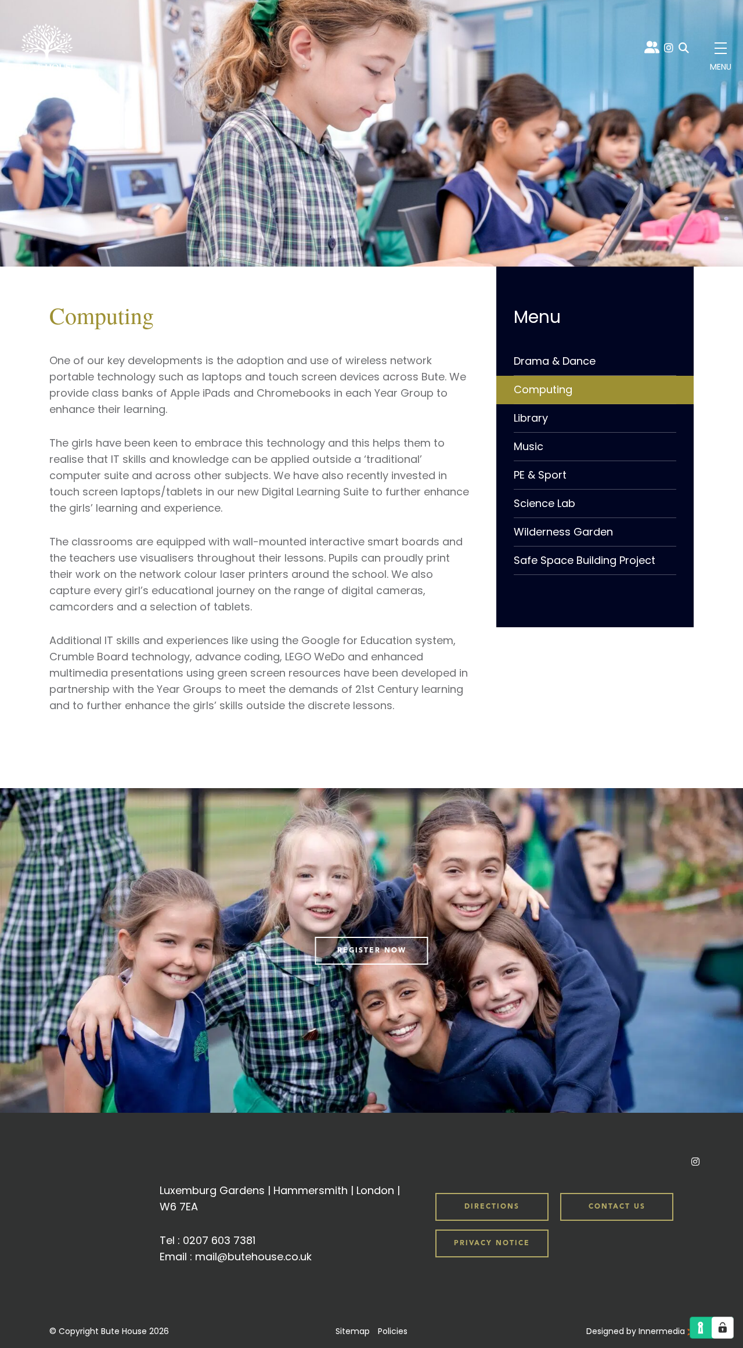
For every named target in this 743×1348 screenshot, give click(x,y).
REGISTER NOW (371, 950)
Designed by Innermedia (636, 1331)
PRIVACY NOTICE (492, 1243)
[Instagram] (668, 48)
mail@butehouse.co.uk (253, 1256)
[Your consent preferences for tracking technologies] (723, 1328)
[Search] (684, 48)
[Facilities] (595, 317)
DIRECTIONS (492, 1206)
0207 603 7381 (219, 1240)
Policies (392, 1331)
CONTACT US (617, 1206)
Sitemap (353, 1331)
